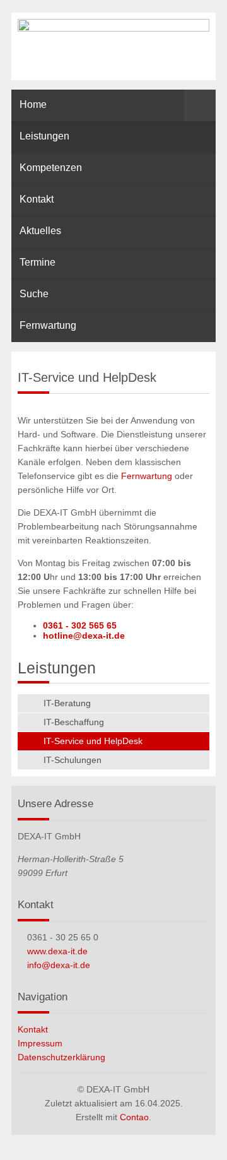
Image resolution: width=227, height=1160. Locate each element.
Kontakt (33, 1029)
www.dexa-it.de (57, 951)
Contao (134, 1117)
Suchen (200, 105)
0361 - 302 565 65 (80, 625)
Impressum (40, 1043)
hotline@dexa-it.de (84, 635)
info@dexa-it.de (58, 965)
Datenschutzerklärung (61, 1057)
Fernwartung (146, 476)
